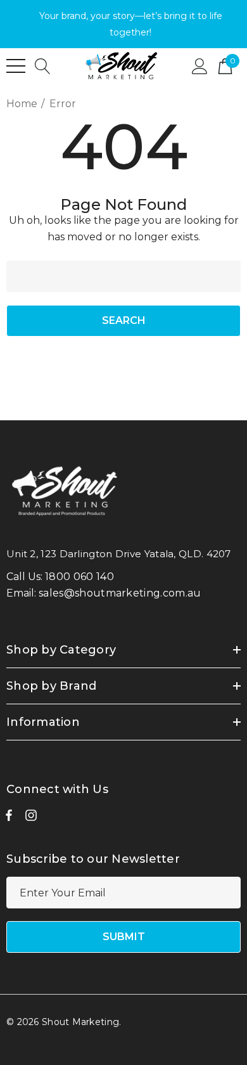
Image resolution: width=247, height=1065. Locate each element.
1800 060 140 (79, 577)
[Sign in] (200, 65)
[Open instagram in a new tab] (31, 818)
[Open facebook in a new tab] (9, 818)
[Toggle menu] (15, 65)
